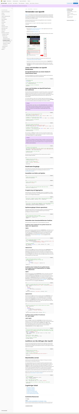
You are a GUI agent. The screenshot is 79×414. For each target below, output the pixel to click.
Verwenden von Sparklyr (31, 387)
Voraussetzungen (69, 10)
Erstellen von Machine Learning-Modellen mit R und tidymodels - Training (35, 401)
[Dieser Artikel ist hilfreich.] (74, 20)
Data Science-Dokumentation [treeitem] (6, 11)
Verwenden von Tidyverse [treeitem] (6, 43)
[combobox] (6, 10)
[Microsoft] (1, 1)
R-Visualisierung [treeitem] (5, 44)
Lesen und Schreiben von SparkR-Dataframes (72, 12)
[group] (39, 117)
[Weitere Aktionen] (53, 9)
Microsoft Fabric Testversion (34, 29)
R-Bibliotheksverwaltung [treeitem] (6, 38)
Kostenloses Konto (69, 3)
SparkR (26, 14)
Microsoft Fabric (35, 31)
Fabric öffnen (76, 3)
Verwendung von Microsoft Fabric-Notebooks (34, 59)
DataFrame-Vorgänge (70, 13)
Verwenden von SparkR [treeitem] (6, 40)
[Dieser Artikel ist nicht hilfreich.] (75, 20)
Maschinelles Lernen (70, 16)
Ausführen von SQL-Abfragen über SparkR (72, 15)
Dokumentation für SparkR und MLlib (36, 372)
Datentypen (39, 234)
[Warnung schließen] (78, 5)
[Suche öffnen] (74, 1)
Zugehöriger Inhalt (69, 17)
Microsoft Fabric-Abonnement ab (36, 28)
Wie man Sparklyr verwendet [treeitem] (7, 41)
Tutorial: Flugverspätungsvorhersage (32, 393)
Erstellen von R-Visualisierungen (32, 391)
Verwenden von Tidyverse (31, 388)
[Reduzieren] (12, 8)
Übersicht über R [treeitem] (5, 37)
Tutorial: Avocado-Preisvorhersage (32, 392)
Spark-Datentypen (43, 279)
